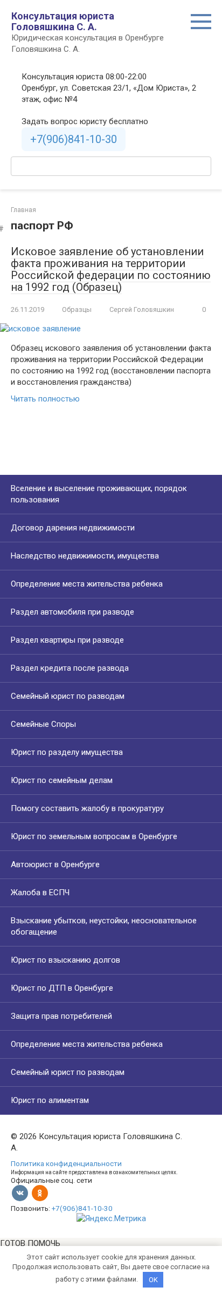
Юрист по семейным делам (62, 780)
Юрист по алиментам (50, 1100)
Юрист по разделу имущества (67, 752)
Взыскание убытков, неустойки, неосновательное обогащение (104, 926)
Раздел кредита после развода (70, 668)
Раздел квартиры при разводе (67, 640)
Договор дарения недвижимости (73, 528)
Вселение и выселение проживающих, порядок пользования (99, 494)
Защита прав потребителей (61, 1016)
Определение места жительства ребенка (87, 584)
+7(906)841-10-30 (73, 139)
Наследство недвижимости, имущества (85, 556)
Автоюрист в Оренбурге (55, 864)
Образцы (77, 309)
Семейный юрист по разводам (67, 696)
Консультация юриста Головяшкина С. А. (62, 21)
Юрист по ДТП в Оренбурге (62, 988)
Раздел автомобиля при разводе (72, 612)
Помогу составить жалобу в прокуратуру (87, 808)
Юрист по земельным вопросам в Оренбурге (94, 836)
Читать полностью (45, 399)
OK (153, 1280)
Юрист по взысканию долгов (65, 960)
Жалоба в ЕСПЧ (40, 892)
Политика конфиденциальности (66, 1163)
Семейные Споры (43, 724)
